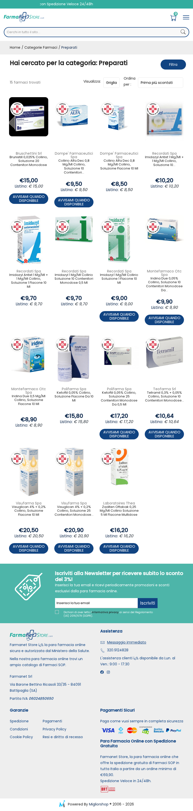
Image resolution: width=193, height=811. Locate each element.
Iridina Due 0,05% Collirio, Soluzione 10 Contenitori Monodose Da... (164, 284)
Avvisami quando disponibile (29, 198)
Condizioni (19, 729)
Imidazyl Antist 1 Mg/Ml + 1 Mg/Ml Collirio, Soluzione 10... (164, 161)
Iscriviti (148, 603)
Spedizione (19, 721)
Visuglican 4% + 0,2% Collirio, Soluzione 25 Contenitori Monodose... (74, 511)
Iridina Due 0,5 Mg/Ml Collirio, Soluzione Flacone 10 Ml (28, 400)
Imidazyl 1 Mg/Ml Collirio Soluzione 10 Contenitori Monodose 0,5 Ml (74, 279)
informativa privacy (105, 612)
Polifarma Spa (74, 388)
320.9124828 (117, 650)
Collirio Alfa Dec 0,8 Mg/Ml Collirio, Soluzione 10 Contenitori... (73, 167)
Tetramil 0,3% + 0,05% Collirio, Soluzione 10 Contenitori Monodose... (164, 397)
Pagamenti (52, 721)
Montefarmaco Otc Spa (164, 273)
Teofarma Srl (164, 388)
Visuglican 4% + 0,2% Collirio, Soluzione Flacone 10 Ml (29, 511)
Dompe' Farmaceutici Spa (74, 155)
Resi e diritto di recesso (63, 736)
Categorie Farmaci (40, 47)
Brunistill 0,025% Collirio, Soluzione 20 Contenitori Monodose (29, 161)
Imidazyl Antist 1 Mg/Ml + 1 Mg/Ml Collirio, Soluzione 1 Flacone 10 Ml (28, 281)
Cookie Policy (21, 736)
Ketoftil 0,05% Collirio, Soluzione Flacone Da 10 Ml (74, 397)
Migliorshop (99, 804)
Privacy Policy (54, 729)
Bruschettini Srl (29, 153)
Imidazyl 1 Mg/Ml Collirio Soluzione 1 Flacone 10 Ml (119, 279)
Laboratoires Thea (119, 503)
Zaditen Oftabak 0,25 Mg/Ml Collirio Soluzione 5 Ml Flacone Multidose (119, 511)
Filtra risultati (173, 66)
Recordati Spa (164, 153)
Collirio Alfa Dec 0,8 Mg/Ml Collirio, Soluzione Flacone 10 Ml (119, 165)
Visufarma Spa (28, 503)
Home (15, 47)
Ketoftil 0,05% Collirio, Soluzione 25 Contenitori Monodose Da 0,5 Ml (119, 399)
